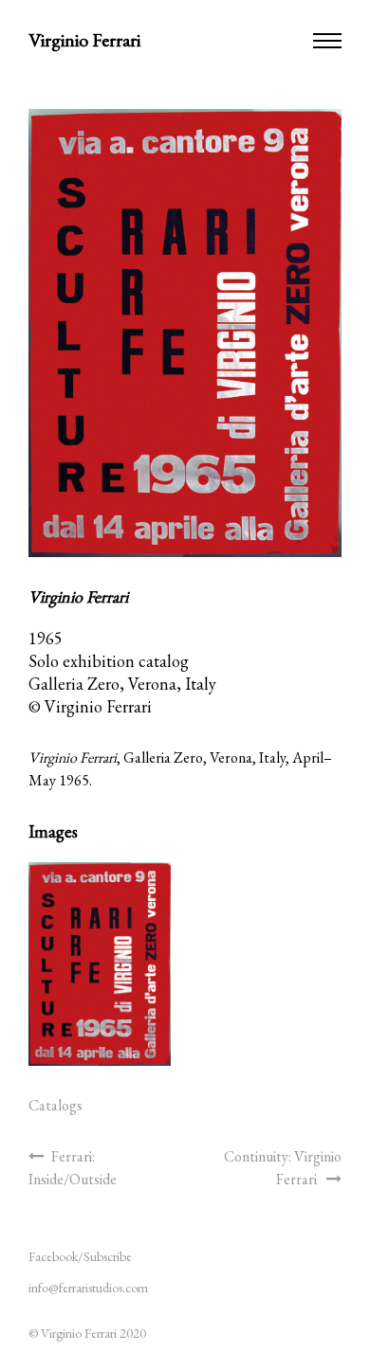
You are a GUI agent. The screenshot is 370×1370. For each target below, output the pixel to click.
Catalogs (55, 1105)
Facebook (53, 1256)
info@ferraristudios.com (88, 1287)
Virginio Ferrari (84, 39)
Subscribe (107, 1256)
